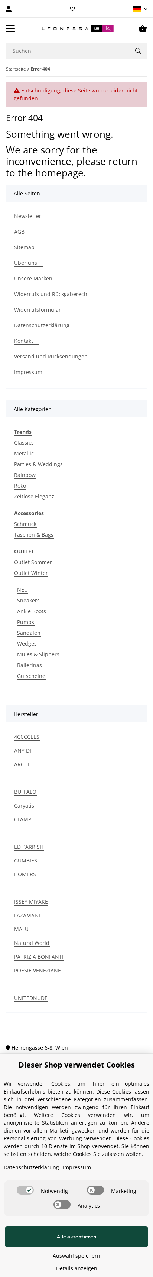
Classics (24, 442)
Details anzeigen (76, 1268)
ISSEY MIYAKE (31, 901)
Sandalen (28, 632)
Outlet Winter (31, 572)
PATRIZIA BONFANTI (39, 956)
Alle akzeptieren (77, 1236)
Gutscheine (31, 675)
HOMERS (25, 874)
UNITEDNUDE (31, 997)
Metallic (24, 453)
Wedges (27, 643)
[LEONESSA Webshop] (76, 29)
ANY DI (22, 750)
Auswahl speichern (76, 1255)
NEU (22, 589)
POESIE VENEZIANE (37, 970)
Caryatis (24, 805)
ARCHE (22, 764)
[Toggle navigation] (10, 28)
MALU (21, 929)
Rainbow (25, 474)
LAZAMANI (27, 915)
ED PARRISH (28, 846)
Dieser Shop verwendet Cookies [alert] (77, 1065)
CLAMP (22, 819)
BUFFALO (25, 791)
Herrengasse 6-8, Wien (39, 1047)
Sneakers (28, 600)
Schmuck (25, 523)
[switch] (25, 1190)
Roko (20, 485)
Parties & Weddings (38, 464)
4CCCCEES (26, 736)
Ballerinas (29, 665)
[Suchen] (138, 51)
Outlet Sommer (33, 562)
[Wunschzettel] (72, 9)
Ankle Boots (31, 611)
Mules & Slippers (38, 654)
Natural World (31, 942)
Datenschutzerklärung (31, 1167)
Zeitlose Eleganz (34, 496)
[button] (140, 9)
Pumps (25, 621)
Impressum (77, 1167)
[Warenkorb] (142, 28)
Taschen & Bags (33, 534)
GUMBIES (25, 860)
